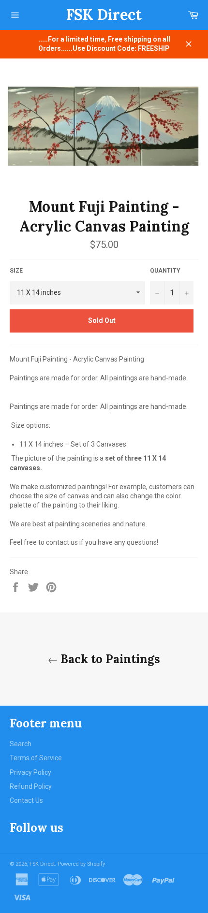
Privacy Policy (30, 772)
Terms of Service (36, 758)
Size (16, 270)
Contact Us (26, 800)
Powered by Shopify (81, 864)
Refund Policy (31, 786)
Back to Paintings (109, 659)
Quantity (165, 270)
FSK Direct (104, 14)
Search (20, 744)
